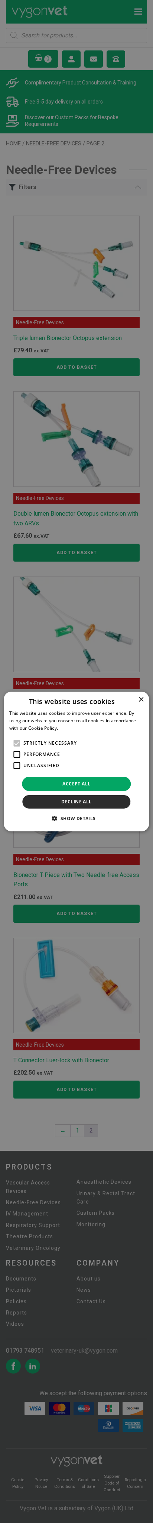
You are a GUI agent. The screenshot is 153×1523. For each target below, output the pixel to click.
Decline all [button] (76, 801)
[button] (76, 818)
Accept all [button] (76, 784)
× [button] (141, 699)
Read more (71, 728)
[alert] (76, 761)
